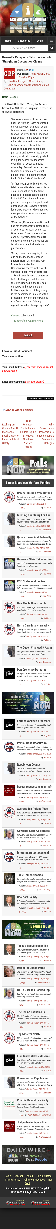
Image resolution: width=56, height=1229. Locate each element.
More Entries (35, 81)
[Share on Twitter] (33, 70)
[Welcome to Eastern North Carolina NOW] (28, 18)
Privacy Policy (12, 1179)
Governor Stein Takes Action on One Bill (34, 560)
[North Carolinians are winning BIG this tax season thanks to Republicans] (9, 629)
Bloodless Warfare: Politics (28, 443)
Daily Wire (47, 684)
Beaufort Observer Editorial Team (39, 1115)
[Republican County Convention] (9, 768)
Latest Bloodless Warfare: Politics (28, 483)
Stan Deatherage (17, 81)
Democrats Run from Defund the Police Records (34, 494)
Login (40, 40)
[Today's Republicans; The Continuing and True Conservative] (9, 949)
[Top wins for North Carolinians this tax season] (9, 1037)
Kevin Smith (47, 574)
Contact (18, 1175)
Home (8, 40)
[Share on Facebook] (30, 70)
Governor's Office (45, 1005)
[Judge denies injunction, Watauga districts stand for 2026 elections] (9, 1126)
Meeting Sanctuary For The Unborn (33, 516)
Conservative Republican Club (32, 1079)
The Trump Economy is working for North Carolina (33, 1013)
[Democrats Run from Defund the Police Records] (9, 496)
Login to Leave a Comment (19, 409)
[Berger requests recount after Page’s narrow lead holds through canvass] (9, 790)
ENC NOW (47, 508)
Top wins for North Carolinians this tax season (34, 1035)
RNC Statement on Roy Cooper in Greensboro (31, 583)
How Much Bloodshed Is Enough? (31, 605)
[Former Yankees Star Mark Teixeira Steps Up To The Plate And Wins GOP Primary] (9, 724)
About (30, 1175)
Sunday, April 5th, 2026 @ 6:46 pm (38, 754)
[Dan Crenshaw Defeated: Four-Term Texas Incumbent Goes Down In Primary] (9, 673)
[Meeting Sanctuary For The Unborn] (9, 518)
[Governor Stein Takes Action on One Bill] (9, 563)
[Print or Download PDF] (25, 70)
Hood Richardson (45, 530)
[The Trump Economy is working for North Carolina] (9, 1015)
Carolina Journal (45, 801)
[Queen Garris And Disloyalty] (9, 541)
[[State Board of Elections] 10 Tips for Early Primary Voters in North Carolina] (9, 856)
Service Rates (44, 1175)
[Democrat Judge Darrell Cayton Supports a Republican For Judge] (9, 971)
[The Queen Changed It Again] (9, 651)
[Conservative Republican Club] (9, 1081)
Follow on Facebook (34, 1179)
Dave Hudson (46, 960)
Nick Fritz (47, 912)
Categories (24, 40)
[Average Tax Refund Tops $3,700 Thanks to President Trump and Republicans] (9, 812)
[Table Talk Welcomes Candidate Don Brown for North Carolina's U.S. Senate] (9, 878)
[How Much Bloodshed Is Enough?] (9, 607)
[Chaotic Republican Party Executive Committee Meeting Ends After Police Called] (9, 1103)
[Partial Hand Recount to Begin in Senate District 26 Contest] (9, 746)
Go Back (28, 335)
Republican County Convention (28, 766)
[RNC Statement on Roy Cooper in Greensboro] (9, 585)
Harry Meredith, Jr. (44, 982)
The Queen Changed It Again (34, 647)
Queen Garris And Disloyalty (34, 537)
